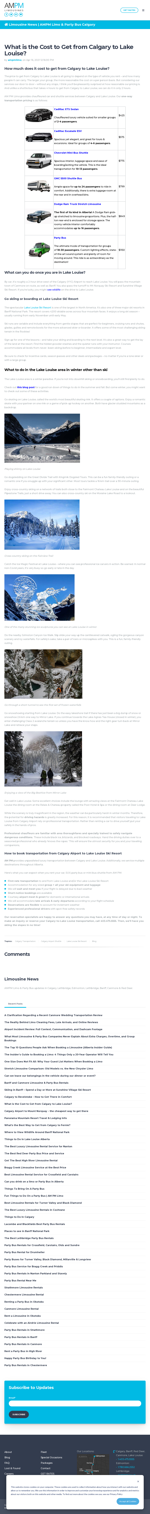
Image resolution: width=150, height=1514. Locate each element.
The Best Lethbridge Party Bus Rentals (29, 1238)
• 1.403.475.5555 (125, 1459)
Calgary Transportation (25, 941)
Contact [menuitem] (45, 1468)
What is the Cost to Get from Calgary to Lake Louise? (38, 1104)
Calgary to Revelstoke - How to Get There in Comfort (38, 1097)
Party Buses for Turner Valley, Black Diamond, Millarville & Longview (47, 1259)
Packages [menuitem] (47, 1463)
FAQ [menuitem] (7, 1463)
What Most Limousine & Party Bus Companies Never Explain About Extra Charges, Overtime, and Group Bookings (69, 1038)
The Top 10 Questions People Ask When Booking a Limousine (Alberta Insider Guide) (58, 1047)
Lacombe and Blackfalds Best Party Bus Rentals (34, 1224)
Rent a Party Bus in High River (23, 1351)
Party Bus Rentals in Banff (20, 1337)
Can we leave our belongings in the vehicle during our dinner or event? (50, 1075)
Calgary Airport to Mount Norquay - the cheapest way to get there (46, 1111)
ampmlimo (15, 60)
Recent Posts (15, 1003)
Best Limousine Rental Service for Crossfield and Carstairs (41, 1174)
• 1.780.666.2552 (125, 1467)
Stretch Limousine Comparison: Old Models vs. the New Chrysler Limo (48, 1068)
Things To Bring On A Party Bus (24, 1188)
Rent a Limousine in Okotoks (22, 1316)
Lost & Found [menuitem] (12, 1468)
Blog (94, 941)
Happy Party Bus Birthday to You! (25, 1358)
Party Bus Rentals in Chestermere (25, 1365)
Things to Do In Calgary (19, 1217)
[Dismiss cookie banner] (138, 1481)
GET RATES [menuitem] (47, 1473)
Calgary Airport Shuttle (51, 941)
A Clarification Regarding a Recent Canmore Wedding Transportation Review (53, 1015)
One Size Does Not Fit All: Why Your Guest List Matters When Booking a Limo (53, 1061)
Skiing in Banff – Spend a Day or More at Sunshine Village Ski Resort (47, 1089)
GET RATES (129, 10)
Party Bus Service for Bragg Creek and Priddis (33, 1266)
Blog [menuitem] (7, 1457)
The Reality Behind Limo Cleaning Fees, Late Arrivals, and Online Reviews (51, 1022)
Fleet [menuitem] (44, 1452)
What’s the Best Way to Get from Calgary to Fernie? (37, 1125)
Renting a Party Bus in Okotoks (24, 1301)
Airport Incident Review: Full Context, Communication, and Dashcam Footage (53, 1029)
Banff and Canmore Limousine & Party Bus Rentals (36, 1082)
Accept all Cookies (127, 1501)
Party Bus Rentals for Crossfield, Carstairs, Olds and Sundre (42, 1245)
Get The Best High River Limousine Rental (31, 1160)
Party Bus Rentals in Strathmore (24, 1330)
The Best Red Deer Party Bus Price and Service (34, 1153)
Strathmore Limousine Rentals (23, 1287)
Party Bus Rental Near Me (20, 1280)
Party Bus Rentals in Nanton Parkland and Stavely (35, 1273)
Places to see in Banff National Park (26, 1231)
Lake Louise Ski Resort (77, 941)
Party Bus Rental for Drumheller (24, 1252)
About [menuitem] (8, 1452)
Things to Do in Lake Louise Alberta (27, 1139)
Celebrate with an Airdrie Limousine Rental (31, 1323)
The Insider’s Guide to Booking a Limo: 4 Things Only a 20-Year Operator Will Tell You (58, 1054)
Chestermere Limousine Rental (24, 1294)
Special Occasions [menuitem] (51, 1457)
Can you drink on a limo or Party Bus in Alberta (34, 1181)
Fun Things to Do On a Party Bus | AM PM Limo (33, 1195)
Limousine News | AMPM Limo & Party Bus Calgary (52, 25)
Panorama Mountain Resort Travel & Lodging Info (35, 1118)
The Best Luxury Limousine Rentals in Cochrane (34, 1210)
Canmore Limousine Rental (21, 1308)
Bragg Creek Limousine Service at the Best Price (35, 1167)
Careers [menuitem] (9, 1473)
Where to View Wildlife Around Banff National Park (36, 1132)
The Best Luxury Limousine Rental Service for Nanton (38, 1146)
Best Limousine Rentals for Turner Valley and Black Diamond (43, 1202)
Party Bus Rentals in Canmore (23, 1344)
